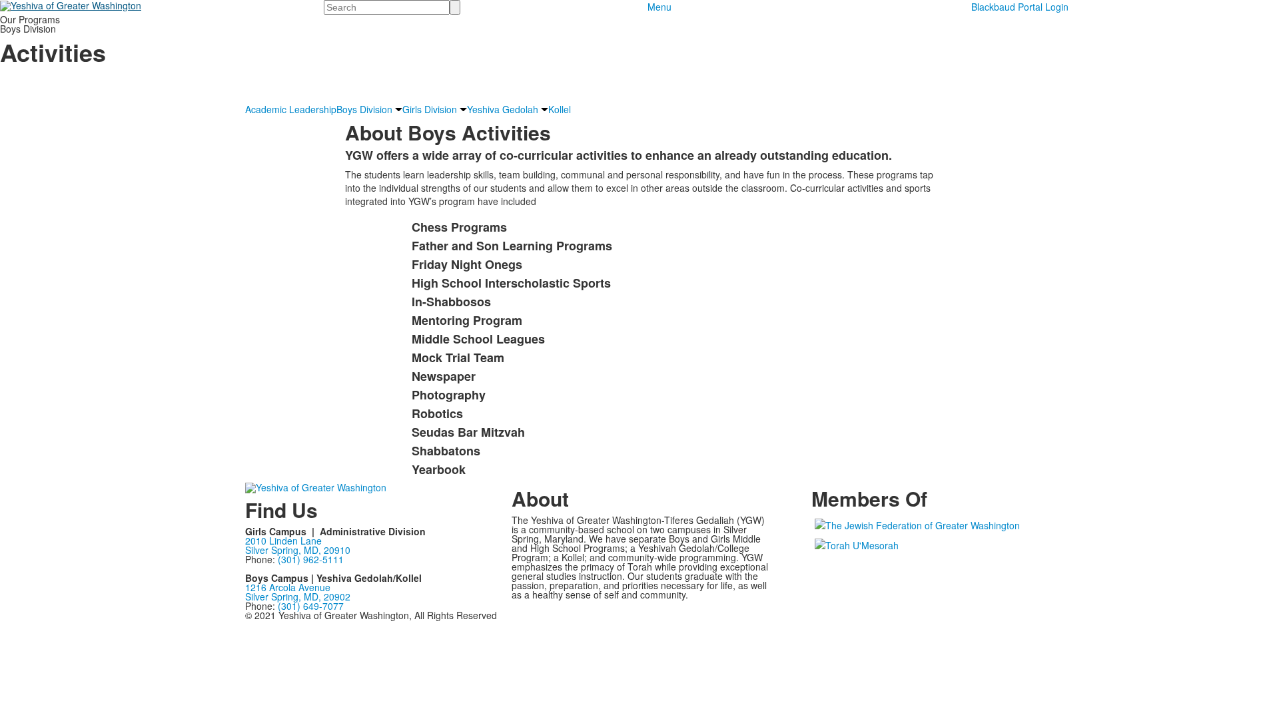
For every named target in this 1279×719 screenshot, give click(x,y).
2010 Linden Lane (283, 540)
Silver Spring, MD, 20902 (297, 596)
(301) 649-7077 (311, 605)
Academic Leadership (290, 109)
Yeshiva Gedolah (502, 109)
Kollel (559, 109)
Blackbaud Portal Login (1019, 6)
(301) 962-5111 (311, 559)
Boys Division (364, 109)
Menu (659, 6)
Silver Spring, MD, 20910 (297, 550)
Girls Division (429, 109)
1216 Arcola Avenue (287, 587)
